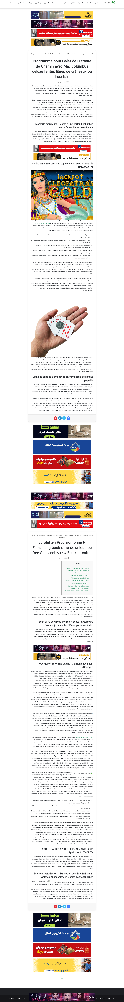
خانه (90, 54)
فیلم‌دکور (30, 3)
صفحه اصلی (98, 3)
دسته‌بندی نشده (84, 54)
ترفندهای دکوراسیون (49, 3)
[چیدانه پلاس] (109, 2)
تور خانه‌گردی (38, 3)
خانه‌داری (73, 3)
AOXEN (66, 82)
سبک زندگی (89, 3)
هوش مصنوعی (22, 3)
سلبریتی (66, 3)
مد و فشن (59, 3)
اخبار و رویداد (81, 3)
